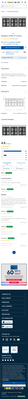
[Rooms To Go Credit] (14, 272)
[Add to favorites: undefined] (25, 47)
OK (14, 382)
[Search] (2, 6)
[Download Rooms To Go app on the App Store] (7, 322)
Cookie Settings (21, 396)
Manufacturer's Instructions (19, 85)
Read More (3, 77)
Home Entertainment (12, 11)
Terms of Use (13, 396)
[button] (14, 151)
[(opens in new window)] (3, 339)
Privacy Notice (5, 396)
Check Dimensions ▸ (22, 57)
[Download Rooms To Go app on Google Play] (7, 326)
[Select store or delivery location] (5, 2)
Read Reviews (14, 38)
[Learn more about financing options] (14, 283)
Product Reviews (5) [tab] (7, 163)
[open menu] (2, 2)
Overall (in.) (4, 113)
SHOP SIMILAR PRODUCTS (12, 47)
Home (2, 11)
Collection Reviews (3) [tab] (21, 163)
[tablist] (14, 164)
